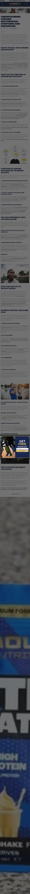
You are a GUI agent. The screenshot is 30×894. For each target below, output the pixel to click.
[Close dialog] (28, 436)
